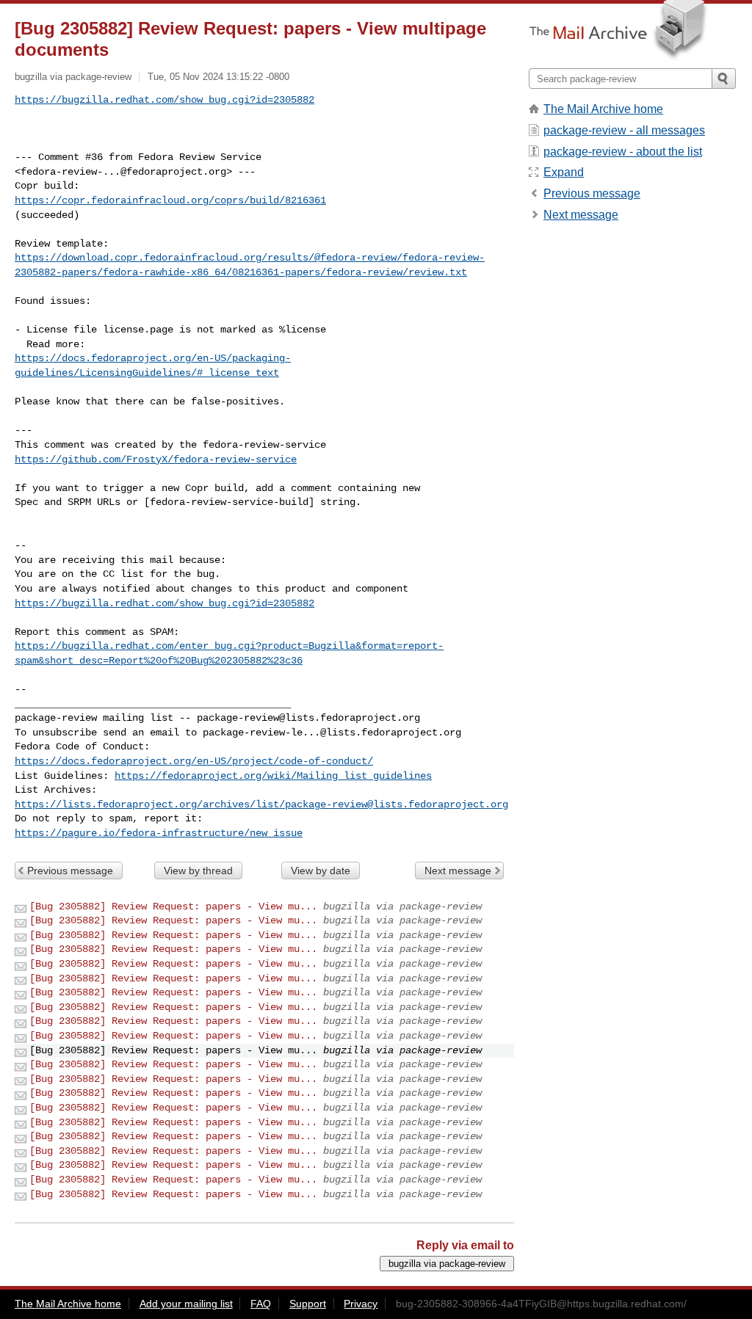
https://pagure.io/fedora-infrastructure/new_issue (159, 833)
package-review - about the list (622, 151)
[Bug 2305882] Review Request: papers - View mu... (173, 906)
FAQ (260, 1303)
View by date (320, 870)
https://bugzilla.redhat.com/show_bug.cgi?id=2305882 (164, 100)
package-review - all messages (624, 130)
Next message (457, 870)
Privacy (360, 1303)
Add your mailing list (186, 1303)
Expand (563, 172)
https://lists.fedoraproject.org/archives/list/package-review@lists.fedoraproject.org (261, 804)
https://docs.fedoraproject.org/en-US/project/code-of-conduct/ (194, 761)
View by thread (198, 870)
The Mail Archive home (603, 109)
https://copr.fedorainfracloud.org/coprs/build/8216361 (170, 200)
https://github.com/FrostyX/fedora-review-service (156, 459)
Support (307, 1303)
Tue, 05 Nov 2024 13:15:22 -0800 (218, 76)
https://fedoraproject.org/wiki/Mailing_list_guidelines (273, 776)
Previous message (70, 870)
